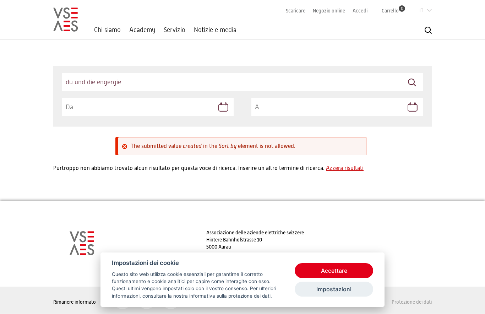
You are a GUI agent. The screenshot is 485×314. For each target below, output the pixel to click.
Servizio (174, 29)
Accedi (360, 10)
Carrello (392, 10)
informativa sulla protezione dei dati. (230, 296)
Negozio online (329, 11)
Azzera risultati (345, 168)
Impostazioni (334, 289)
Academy (142, 29)
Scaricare (295, 11)
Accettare (334, 270)
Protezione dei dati (412, 302)
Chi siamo (107, 29)
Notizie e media (215, 29)
